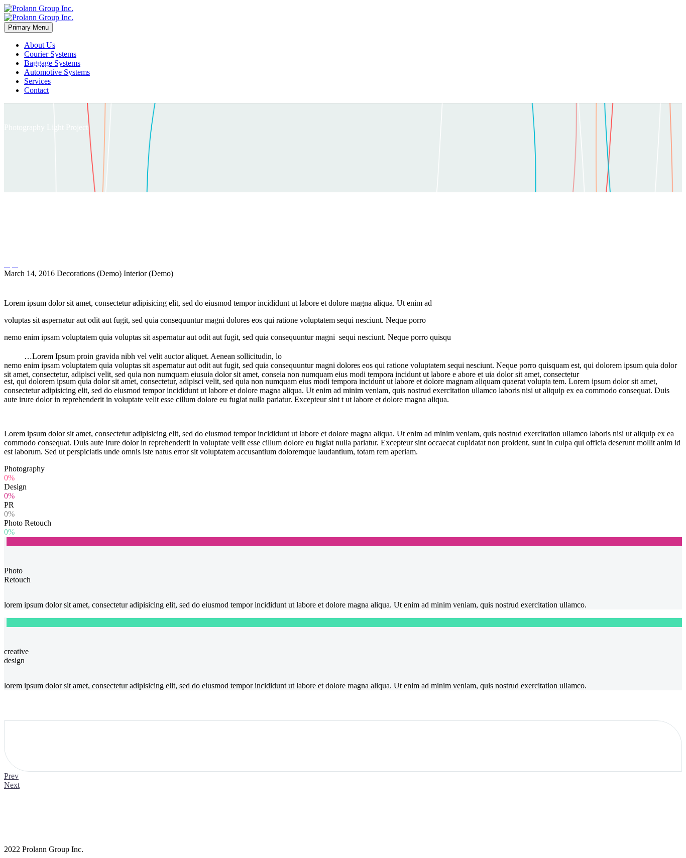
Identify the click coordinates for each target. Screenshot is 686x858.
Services (37, 81)
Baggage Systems (52, 63)
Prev (11, 776)
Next (12, 785)
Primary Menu (28, 27)
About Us (39, 45)
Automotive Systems (57, 72)
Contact (36, 90)
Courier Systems (50, 54)
